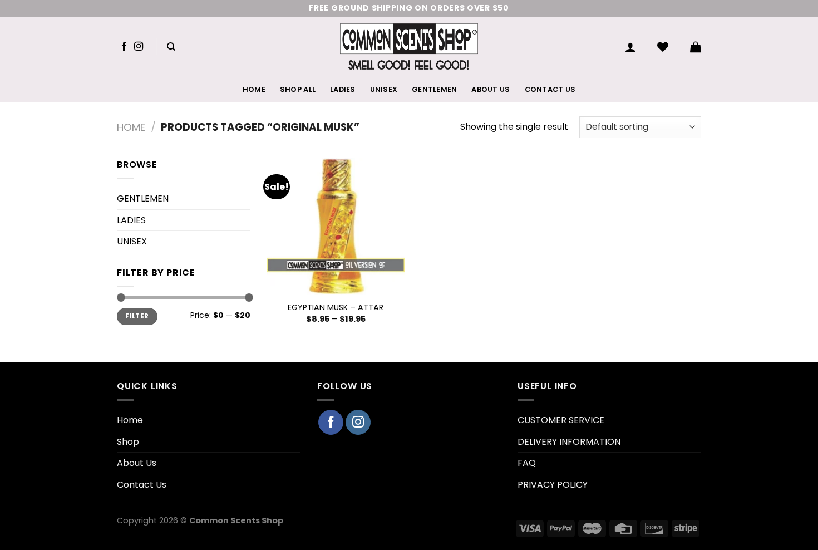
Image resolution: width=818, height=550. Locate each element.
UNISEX (384, 89)
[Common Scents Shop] (409, 47)
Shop (128, 441)
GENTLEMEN (434, 89)
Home (254, 89)
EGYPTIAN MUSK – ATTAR (335, 307)
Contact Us (550, 89)
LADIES (343, 89)
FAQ (527, 462)
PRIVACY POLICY (553, 484)
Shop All (298, 89)
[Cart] (695, 47)
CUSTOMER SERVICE (561, 420)
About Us (490, 89)
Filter (137, 316)
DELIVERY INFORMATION (569, 441)
